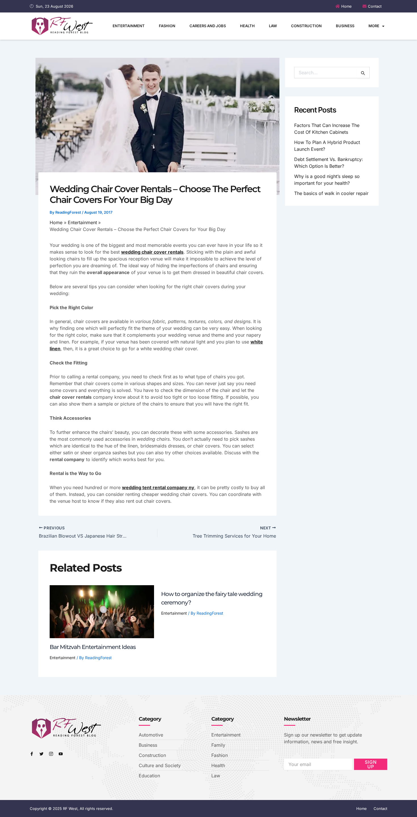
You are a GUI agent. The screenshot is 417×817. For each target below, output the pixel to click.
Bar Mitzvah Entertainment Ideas (93, 647)
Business (345, 26)
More (373, 26)
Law (273, 26)
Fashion (167, 26)
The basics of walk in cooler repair (331, 193)
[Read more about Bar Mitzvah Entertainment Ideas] (102, 611)
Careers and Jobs (207, 26)
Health (247, 26)
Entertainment (129, 26)
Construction (306, 26)
